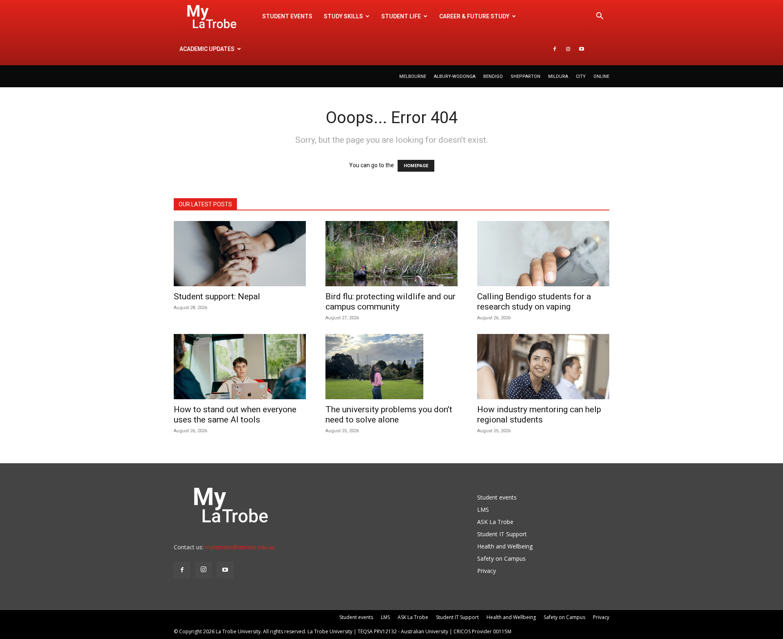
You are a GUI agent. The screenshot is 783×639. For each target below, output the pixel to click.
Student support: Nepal (217, 296)
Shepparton (525, 76)
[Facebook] (555, 49)
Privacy (486, 571)
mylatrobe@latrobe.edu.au (240, 547)
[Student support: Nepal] (240, 253)
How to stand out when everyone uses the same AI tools (235, 415)
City (581, 76)
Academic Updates (206, 49)
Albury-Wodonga (455, 76)
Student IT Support (502, 534)
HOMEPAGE (416, 165)
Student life (401, 16)
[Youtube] (581, 49)
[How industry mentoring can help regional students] (543, 366)
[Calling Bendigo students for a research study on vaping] (543, 253)
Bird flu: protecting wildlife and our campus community (390, 302)
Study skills (343, 16)
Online (601, 76)
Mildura (558, 76)
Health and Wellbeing (505, 546)
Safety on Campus (501, 558)
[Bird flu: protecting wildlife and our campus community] (391, 253)
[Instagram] (568, 49)
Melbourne (412, 76)
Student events (287, 16)
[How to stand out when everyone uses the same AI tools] (240, 366)
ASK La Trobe (495, 522)
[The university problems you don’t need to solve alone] (391, 366)
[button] (599, 17)
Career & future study (474, 16)
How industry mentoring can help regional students (539, 415)
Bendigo (493, 76)
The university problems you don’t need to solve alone (388, 415)
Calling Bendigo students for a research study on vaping (534, 302)
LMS (483, 509)
